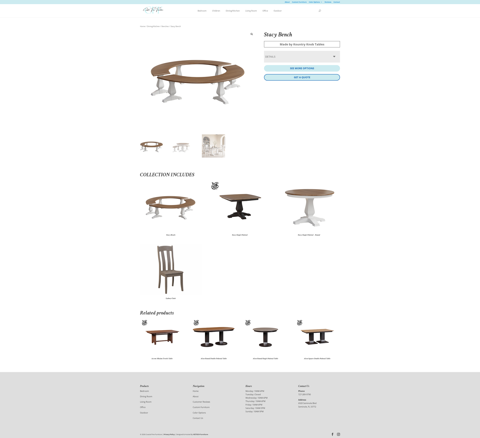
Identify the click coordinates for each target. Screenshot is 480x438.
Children (216, 10)
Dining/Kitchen (233, 10)
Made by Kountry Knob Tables (302, 44)
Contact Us (198, 418)
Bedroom (202, 10)
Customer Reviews (201, 401)
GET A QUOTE (302, 77)
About (287, 2)
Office (265, 10)
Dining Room (146, 396)
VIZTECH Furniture (200, 434)
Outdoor (278, 10)
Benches (165, 26)
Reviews (328, 2)
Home (142, 26)
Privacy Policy (169, 434)
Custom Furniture (299, 2)
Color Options (314, 2)
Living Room (251, 10)
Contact (337, 2)
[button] (252, 34)
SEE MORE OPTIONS (302, 68)
